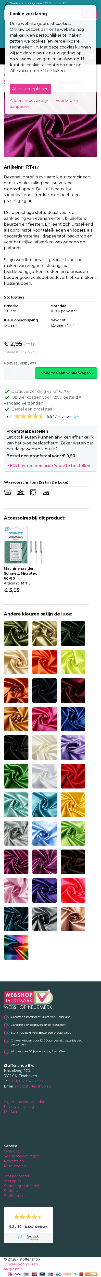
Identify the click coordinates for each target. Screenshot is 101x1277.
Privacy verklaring (19, 1106)
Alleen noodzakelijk (29, 100)
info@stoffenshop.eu (33, 1086)
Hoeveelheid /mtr (20, 363)
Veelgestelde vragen (21, 1156)
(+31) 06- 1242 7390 (26, 1081)
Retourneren (15, 1166)
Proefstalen (14, 1161)
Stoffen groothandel (22, 1186)
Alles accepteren (30, 89)
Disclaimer (13, 1111)
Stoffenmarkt (15, 1196)
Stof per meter (17, 1176)
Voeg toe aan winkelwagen (66, 373)
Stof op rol (13, 1181)
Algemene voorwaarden (25, 1102)
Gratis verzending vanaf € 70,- (41, 391)
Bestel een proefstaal (32, 409)
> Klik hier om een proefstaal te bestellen (48, 465)
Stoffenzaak (14, 1191)
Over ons (11, 1151)
